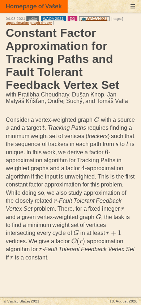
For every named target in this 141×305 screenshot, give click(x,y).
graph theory (41, 23)
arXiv (33, 19)
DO (72, 19)
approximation (17, 23)
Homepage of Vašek (34, 6)
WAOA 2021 (53, 19)
